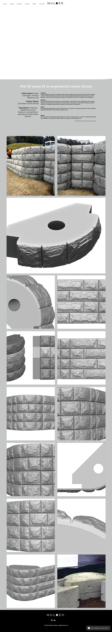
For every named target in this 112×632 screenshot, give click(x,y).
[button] (19, 4)
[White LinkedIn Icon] (54, 620)
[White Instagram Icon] (52, 620)
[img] (31, 166)
